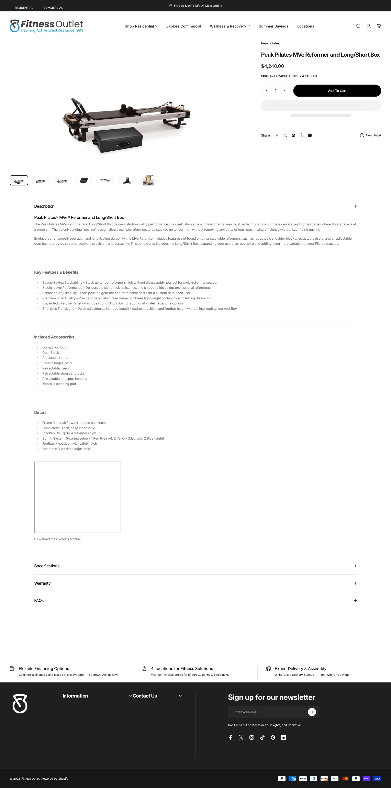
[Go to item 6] (127, 180)
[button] (321, 105)
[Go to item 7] (148, 180)
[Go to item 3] (62, 180)
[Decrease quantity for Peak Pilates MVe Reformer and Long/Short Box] (266, 91)
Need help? (373, 135)
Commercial (53, 7)
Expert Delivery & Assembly (300, 668)
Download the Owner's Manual (57, 539)
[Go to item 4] (84, 180)
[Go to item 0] (19, 180)
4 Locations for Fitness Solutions (182, 668)
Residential (24, 7)
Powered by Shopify (54, 778)
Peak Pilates (270, 43)
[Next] (232, 116)
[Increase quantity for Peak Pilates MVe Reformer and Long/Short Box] (285, 91)
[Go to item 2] (40, 180)
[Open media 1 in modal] (126, 106)
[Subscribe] (312, 712)
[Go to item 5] (105, 180)
